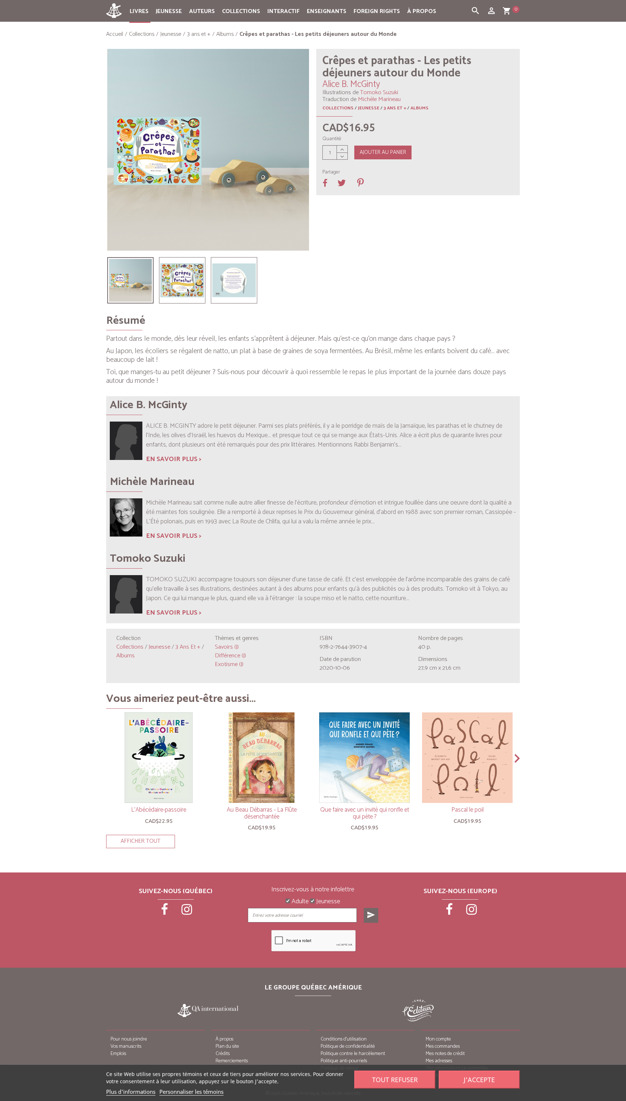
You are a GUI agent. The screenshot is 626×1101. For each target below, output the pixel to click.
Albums (419, 108)
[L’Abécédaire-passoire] (158, 757)
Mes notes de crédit (445, 1054)
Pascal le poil (467, 810)
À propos (421, 11)
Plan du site (227, 1046)
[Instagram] (186, 912)
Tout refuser (395, 1079)
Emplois (118, 1054)
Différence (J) (230, 656)
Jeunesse (169, 11)
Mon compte (438, 1039)
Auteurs (202, 11)
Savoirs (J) (227, 647)
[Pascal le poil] (467, 757)
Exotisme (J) (229, 664)
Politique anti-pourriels (344, 1061)
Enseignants (326, 11)
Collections (241, 11)
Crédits (223, 1054)
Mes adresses (439, 1061)
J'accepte (479, 1079)
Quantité (331, 139)
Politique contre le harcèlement (353, 1054)
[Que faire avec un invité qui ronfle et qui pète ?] (364, 757)
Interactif (283, 11)
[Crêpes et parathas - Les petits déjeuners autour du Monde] (130, 280)
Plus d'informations (130, 1091)
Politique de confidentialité (348, 1046)
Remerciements (232, 1061)
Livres (139, 11)
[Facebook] (165, 912)
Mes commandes (443, 1046)
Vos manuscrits (125, 1046)
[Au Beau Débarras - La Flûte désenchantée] (261, 757)
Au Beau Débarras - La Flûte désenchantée (262, 813)
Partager (331, 172)
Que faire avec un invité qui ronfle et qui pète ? (364, 813)
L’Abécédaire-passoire (158, 810)
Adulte (299, 902)
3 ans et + (395, 108)
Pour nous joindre (128, 1039)
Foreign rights (377, 11)
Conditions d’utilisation (344, 1039)
